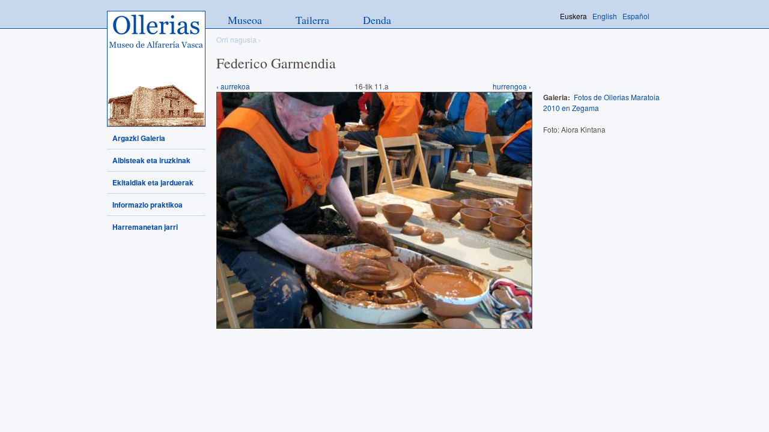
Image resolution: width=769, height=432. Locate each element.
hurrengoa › (512, 86)
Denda (377, 20)
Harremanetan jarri (145, 226)
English (604, 16)
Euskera (573, 16)
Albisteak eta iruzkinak (151, 160)
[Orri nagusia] (156, 69)
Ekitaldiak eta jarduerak (152, 182)
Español (635, 16)
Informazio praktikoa (147, 204)
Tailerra (312, 20)
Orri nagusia (236, 39)
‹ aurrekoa (233, 86)
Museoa (245, 20)
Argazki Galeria (138, 138)
